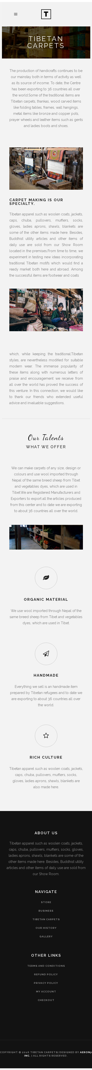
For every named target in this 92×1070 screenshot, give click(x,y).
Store (46, 902)
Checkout (46, 1000)
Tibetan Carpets (46, 919)
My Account (46, 991)
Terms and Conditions (46, 965)
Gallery (46, 936)
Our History (46, 928)
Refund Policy (46, 974)
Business (46, 910)
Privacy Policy (46, 983)
